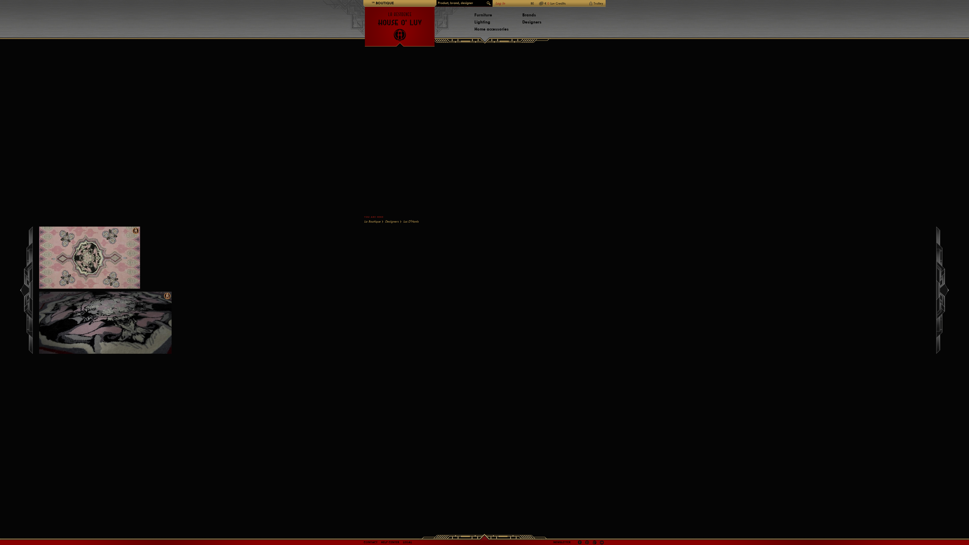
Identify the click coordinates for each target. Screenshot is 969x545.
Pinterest (587, 542)
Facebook (580, 542)
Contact (371, 542)
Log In (500, 3)
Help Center (390, 542)
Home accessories (491, 29)
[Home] (400, 24)
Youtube (602, 542)
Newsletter (562, 542)
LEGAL (407, 542)
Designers (532, 22)
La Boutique (372, 221)
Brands (529, 15)
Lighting (482, 22)
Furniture (483, 15)
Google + (595, 542)
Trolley (598, 3)
